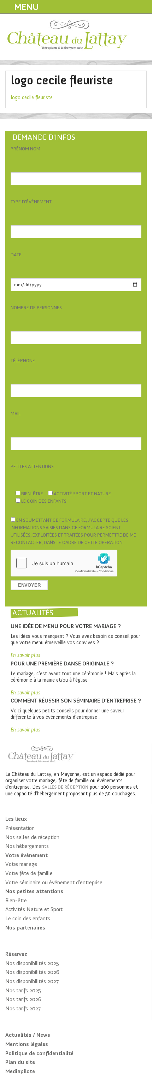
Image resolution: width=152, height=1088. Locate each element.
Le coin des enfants (27, 918)
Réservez (16, 954)
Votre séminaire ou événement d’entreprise (54, 882)
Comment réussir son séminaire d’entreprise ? (76, 700)
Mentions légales (26, 1044)
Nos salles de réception (32, 837)
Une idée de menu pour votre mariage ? (66, 626)
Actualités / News (27, 1035)
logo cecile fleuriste (32, 97)
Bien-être (16, 900)
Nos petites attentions (34, 891)
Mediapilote (20, 1071)
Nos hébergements (27, 846)
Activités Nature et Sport (34, 909)
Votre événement (26, 855)
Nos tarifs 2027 (23, 1008)
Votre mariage (21, 864)
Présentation (20, 828)
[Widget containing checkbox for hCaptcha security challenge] (64, 563)
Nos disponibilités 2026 (32, 972)
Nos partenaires (25, 927)
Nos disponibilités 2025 (32, 963)
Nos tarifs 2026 (23, 999)
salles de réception (65, 787)
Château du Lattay (67, 35)
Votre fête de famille (29, 873)
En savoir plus (25, 655)
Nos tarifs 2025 (23, 990)
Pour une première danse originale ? (62, 663)
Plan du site (20, 1062)
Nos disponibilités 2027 (32, 981)
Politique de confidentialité (39, 1053)
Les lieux (16, 818)
